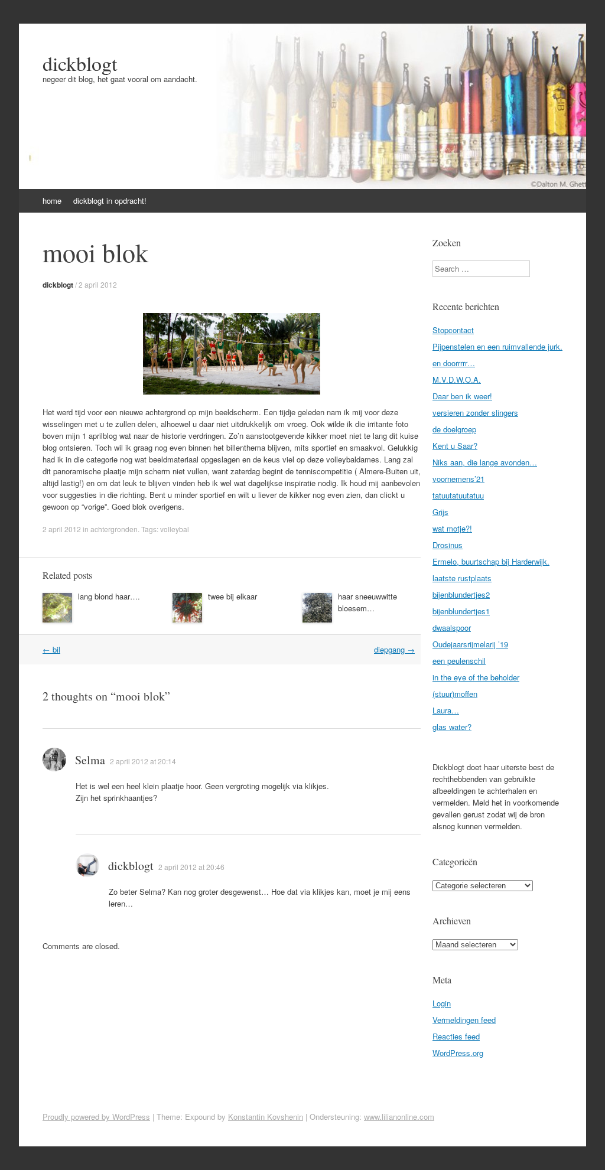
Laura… (445, 710)
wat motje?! (452, 528)
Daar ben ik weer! (462, 396)
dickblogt (80, 63)
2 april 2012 (98, 284)
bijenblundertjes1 (461, 611)
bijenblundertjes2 (461, 594)
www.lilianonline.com (399, 1116)
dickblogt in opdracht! (110, 200)
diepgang (394, 649)
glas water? (451, 726)
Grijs (440, 511)
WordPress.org (457, 1052)
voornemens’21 (458, 478)
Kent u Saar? (454, 445)
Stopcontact (453, 329)
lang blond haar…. (109, 596)
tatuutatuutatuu (458, 495)
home (52, 200)
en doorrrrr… (453, 363)
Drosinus (447, 544)
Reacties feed (456, 1036)
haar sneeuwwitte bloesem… (367, 602)
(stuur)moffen (454, 693)
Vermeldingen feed (464, 1019)
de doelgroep (454, 429)
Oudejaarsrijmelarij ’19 (470, 644)
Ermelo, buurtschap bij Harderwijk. (490, 561)
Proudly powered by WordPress (96, 1116)
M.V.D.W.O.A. (456, 379)
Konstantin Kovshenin (265, 1116)
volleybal (174, 529)
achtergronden (114, 529)
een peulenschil (459, 660)
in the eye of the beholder (475, 677)
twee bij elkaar (232, 596)
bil (51, 649)
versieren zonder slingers (475, 412)
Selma (90, 760)
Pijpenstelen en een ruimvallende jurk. (497, 346)
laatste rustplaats (462, 578)
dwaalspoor (451, 627)
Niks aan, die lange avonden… (484, 462)
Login (441, 1003)
